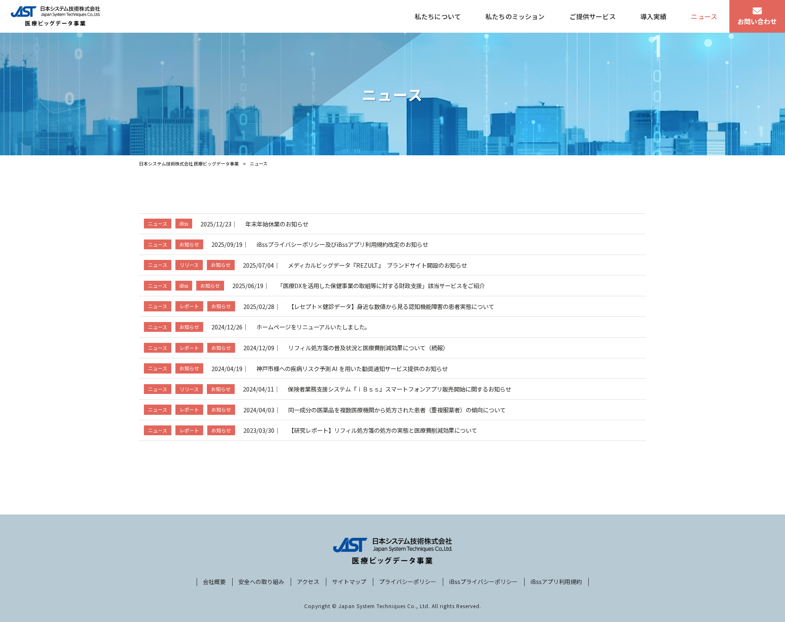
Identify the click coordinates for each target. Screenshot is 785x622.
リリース (189, 264)
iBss (183, 223)
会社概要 (214, 582)
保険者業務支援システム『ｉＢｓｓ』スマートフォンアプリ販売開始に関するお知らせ (399, 389)
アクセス (308, 582)
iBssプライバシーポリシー (483, 582)
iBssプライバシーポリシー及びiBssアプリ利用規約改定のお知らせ (342, 244)
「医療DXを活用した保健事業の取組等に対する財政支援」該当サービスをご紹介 (381, 285)
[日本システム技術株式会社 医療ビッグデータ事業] (55, 16)
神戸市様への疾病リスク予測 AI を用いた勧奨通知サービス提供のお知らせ (352, 368)
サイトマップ (349, 582)
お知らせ (189, 244)
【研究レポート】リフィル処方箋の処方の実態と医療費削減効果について (382, 430)
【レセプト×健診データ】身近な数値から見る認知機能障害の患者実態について (391, 306)
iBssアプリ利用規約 (556, 582)
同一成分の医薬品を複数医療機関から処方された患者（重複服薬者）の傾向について (397, 409)
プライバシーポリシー (407, 582)
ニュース (157, 223)
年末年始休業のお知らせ (276, 223)
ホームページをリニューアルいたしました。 (313, 326)
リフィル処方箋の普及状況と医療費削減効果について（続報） (368, 347)
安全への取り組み (261, 582)
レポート (189, 305)
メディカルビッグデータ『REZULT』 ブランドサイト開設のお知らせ (377, 265)
